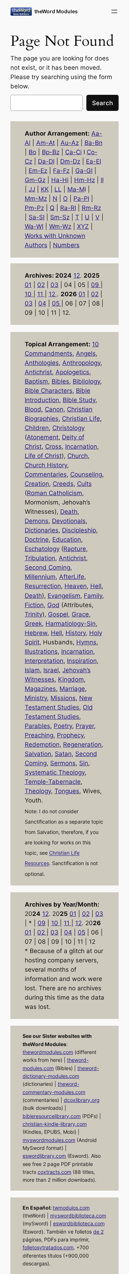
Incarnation (81, 446)
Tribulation (40, 558)
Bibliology (86, 381)
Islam (32, 670)
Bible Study (79, 400)
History (76, 632)
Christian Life (81, 418)
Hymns (86, 642)
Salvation (38, 753)
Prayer (85, 725)
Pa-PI (81, 198)
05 (56, 303)
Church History (46, 465)
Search (102, 103)
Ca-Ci (73, 152)
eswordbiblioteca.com (79, 1223)
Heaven (75, 586)
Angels (86, 353)
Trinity (33, 614)
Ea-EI (93, 161)
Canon (54, 409)
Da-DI (46, 161)
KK (45, 189)
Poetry (63, 725)
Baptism (36, 381)
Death (68, 511)
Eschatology (42, 548)
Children (37, 427)
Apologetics (72, 372)
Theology (38, 791)
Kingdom (71, 679)
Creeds (63, 483)
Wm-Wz (60, 226)
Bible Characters (48, 390)
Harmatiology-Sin (71, 623)
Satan (63, 753)
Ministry (36, 698)
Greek (33, 623)
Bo (32, 152)
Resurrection (43, 586)
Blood (33, 409)
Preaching (39, 735)
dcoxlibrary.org (82, 1100)
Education (66, 539)
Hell (95, 586)
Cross (53, 446)
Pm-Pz (34, 207)
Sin (83, 763)
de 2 (98, 1232)
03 (54, 284)
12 (76, 275)
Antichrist (38, 372)
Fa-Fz (61, 170)
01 (28, 284)
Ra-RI (68, 207)
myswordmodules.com (49, 1140)
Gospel (58, 614)
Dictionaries (41, 530)
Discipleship (79, 530)
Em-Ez (38, 170)
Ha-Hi (59, 180)
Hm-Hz (84, 180)
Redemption (42, 744)
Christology (68, 427)
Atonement (42, 437)
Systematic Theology (55, 772)
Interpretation (44, 660)
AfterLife (71, 576)
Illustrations (41, 651)
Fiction (34, 605)
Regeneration (82, 744)
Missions (63, 698)
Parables (37, 725)
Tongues (66, 791)
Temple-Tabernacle (53, 781)
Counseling (86, 474)
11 (41, 294)
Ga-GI (83, 170)
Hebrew (36, 632)
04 (42, 303)
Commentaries (46, 474)
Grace (80, 614)
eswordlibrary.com (44, 1156)
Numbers (66, 245)
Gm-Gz (35, 180)
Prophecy (70, 735)
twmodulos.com (71, 1208)
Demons (36, 520)
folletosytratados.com (48, 1247)
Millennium (40, 576)
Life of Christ (43, 455)
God (53, 605)
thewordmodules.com (48, 1052)
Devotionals (69, 520)
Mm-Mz (36, 198)
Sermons (63, 763)
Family (93, 595)
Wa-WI (34, 226)
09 (96, 284)
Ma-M (76, 189)
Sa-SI (36, 217)
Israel (51, 670)
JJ (32, 189)
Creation (37, 483)
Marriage (72, 688)
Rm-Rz (91, 207)
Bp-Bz (50, 152)
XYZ (83, 226)
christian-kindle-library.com (55, 1124)
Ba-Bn (93, 142)
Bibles (60, 381)
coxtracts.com (54, 1172)
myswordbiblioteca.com (78, 1215)
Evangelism (64, 595)
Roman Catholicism (54, 493)
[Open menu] (114, 11)
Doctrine (37, 539)
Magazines (40, 688)
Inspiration (82, 660)
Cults (84, 483)
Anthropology (81, 362)
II (102, 180)
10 (29, 294)
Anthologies (42, 362)
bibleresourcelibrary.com (52, 1116)
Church (77, 455)
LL (58, 189)
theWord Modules (56, 11)
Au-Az (70, 142)
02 (41, 284)
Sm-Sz (60, 217)
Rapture (74, 548)
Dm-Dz (70, 161)
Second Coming (47, 567)
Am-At (45, 142)
